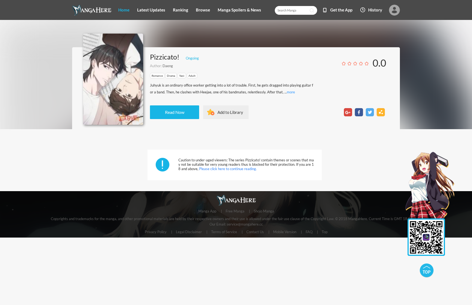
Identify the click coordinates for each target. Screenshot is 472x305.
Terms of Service (224, 232)
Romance (157, 75)
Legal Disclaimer (189, 232)
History (375, 9)
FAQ (309, 232)
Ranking (180, 9)
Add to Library (230, 112)
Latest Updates (151, 9)
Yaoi (181, 75)
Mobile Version (284, 232)
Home (123, 9)
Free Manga (235, 211)
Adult (192, 75)
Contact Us (255, 232)
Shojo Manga (264, 211)
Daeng (168, 66)
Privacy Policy (156, 232)
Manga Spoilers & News (239, 9)
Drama (171, 75)
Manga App (207, 211)
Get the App (341, 9)
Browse (203, 9)
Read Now (174, 112)
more (291, 92)
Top (325, 232)
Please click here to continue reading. (228, 169)
